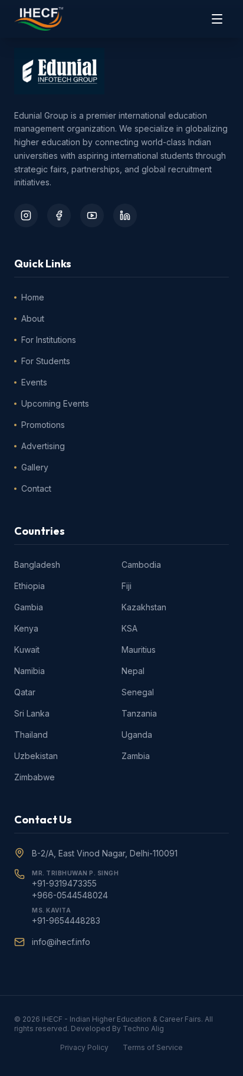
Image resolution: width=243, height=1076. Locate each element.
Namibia (29, 671)
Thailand (31, 735)
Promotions (43, 425)
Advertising (43, 446)
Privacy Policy (84, 1047)
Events (34, 382)
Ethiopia (29, 586)
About (32, 318)
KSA (129, 628)
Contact (36, 488)
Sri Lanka (32, 713)
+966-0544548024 (70, 895)
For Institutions (48, 340)
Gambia (28, 607)
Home (32, 297)
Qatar (24, 692)
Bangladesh (37, 565)
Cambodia (141, 565)
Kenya (26, 628)
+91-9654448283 (66, 920)
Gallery (34, 467)
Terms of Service (153, 1047)
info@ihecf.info (61, 942)
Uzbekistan (36, 756)
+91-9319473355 (64, 883)
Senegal (137, 692)
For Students (45, 361)
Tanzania (139, 713)
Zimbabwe (34, 777)
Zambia (135, 756)
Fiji (126, 586)
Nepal (133, 671)
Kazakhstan (143, 607)
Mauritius (138, 650)
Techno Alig (143, 1028)
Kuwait (27, 650)
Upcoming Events (55, 403)
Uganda (136, 735)
